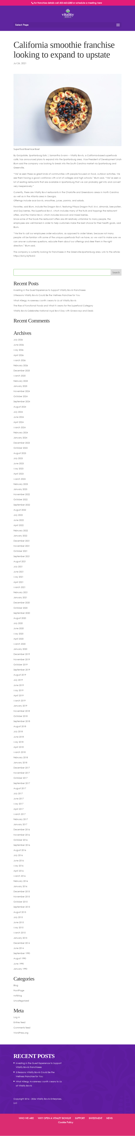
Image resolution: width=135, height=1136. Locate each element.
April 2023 (19, 473)
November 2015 (22, 896)
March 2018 (20, 752)
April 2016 (19, 870)
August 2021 (20, 561)
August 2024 (20, 406)
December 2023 (22, 442)
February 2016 (21, 881)
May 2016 (18, 865)
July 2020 (18, 623)
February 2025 (21, 381)
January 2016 (20, 886)
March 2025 (20, 375)
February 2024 (21, 432)
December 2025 (22, 370)
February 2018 (21, 757)
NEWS (109, 1118)
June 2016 (19, 860)
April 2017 (19, 809)
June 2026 (19, 344)
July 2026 (18, 339)
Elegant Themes (61, 1131)
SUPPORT (80, 1118)
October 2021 (20, 551)
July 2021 (18, 566)
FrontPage (19, 990)
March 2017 (20, 814)
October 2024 (20, 396)
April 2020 (19, 638)
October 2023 (20, 448)
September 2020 (22, 613)
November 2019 (22, 659)
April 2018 (19, 747)
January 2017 (20, 824)
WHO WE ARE (26, 1118)
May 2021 (18, 576)
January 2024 (20, 437)
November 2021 (22, 546)
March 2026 (20, 360)
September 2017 (22, 783)
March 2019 (20, 700)
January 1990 (20, 968)
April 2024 (19, 422)
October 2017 (20, 778)
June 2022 (19, 520)
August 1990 (20, 958)
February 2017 (21, 819)
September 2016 (22, 845)
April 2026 (19, 355)
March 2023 (20, 479)
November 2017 (22, 772)
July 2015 (18, 917)
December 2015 (22, 891)
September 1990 (22, 953)
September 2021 (22, 556)
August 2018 (20, 726)
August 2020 (20, 618)
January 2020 (20, 649)
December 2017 (22, 767)
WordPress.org (21, 1032)
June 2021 (19, 571)
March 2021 (20, 587)
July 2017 (18, 793)
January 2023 (20, 489)
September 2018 (22, 721)
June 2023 (19, 463)
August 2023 (20, 453)
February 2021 (21, 592)
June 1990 (19, 963)
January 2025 (20, 386)
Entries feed (19, 1022)
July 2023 (18, 458)
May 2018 (18, 742)
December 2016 (22, 829)
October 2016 (20, 840)
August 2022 (20, 510)
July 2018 (18, 731)
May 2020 (18, 633)
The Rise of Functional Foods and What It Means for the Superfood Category (53, 305)
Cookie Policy (65, 1122)
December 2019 (22, 654)
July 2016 (18, 855)
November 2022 (22, 494)
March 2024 (20, 427)
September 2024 (22, 401)
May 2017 (18, 803)
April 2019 (19, 695)
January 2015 (20, 938)
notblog (18, 995)
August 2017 (20, 788)
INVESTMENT (95, 1118)
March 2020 (20, 644)
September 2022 (22, 504)
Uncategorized (21, 1000)
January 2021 (20, 597)
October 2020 (20, 608)
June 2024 (19, 417)
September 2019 (22, 669)
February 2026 (21, 365)
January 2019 (20, 705)
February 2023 (21, 484)
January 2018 (20, 762)
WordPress (90, 1131)
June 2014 (19, 948)
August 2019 (20, 674)
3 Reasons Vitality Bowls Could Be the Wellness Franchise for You (47, 295)
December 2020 (22, 602)
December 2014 (22, 943)
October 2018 (20, 716)
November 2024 (22, 391)
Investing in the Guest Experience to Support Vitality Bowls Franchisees (50, 290)
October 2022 (20, 499)
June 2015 (19, 922)
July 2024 (18, 412)
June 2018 (19, 736)
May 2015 (18, 927)
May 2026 (18, 350)
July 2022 (18, 515)
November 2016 (22, 834)
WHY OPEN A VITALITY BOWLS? (54, 1118)
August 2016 (20, 850)
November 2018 (22, 711)
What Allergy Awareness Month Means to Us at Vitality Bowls (45, 300)
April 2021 (19, 582)
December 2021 (22, 540)
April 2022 (19, 525)
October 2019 (20, 664)
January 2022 (20, 535)
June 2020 (19, 628)
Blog (16, 985)
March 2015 (20, 932)
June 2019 (19, 685)
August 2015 (20, 912)
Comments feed (22, 1027)
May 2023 (18, 468)
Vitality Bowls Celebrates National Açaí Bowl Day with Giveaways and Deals (53, 310)
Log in (17, 1017)
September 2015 (22, 906)
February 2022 (21, 530)
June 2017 (19, 798)
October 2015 (20, 901)
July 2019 (18, 680)
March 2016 (20, 876)
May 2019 (18, 690)
